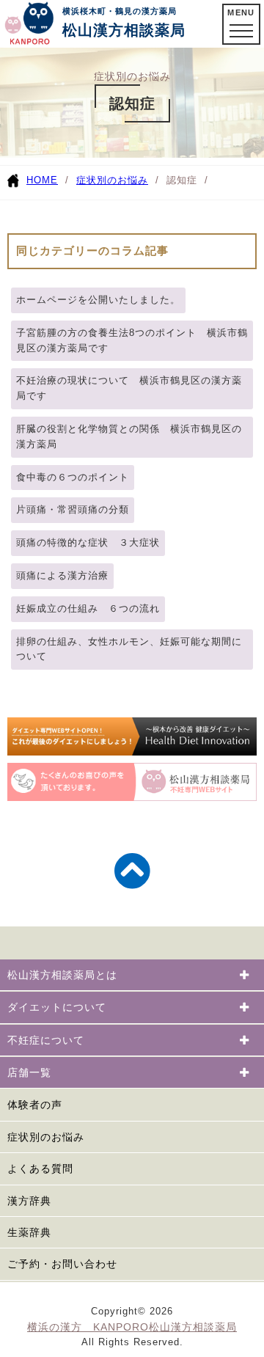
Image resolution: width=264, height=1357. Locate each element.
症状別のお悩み (112, 180)
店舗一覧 (29, 1072)
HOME (42, 180)
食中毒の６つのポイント (72, 477)
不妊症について (45, 1040)
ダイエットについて (56, 1007)
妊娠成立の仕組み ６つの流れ (88, 608)
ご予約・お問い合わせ (62, 1264)
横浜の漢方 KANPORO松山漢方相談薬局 (132, 1327)
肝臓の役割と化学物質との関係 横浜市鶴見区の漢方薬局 (129, 436)
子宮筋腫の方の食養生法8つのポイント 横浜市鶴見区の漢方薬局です (132, 340)
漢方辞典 (29, 1201)
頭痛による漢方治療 (62, 575)
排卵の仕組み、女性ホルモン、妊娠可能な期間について (129, 649)
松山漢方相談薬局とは (62, 975)
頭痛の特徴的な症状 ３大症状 (88, 542)
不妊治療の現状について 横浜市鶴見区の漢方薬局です (129, 388)
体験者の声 (34, 1105)
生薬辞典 (29, 1232)
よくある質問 (40, 1168)
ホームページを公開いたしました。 (98, 299)
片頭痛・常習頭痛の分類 (72, 509)
